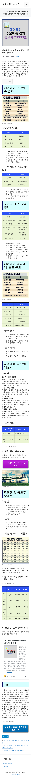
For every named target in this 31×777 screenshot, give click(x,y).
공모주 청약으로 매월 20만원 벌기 (15, 750)
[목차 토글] (9, 81)
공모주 (6, 736)
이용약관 (5, 766)
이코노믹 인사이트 (11, 4)
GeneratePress (15, 774)
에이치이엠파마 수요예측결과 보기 (15, 728)
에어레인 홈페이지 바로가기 (16, 464)
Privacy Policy (7, 763)
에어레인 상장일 (9, 740)
